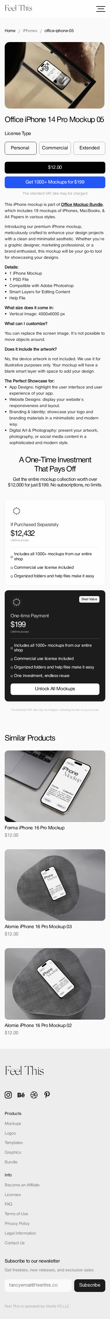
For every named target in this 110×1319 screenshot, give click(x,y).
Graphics (13, 1153)
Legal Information (20, 1233)
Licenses (13, 1195)
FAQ (8, 1204)
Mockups (13, 1124)
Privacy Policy (17, 1224)
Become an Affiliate (22, 1185)
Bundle (11, 1162)
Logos (10, 1133)
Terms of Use (16, 1214)
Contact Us (15, 1243)
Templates (14, 1143)
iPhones (30, 31)
